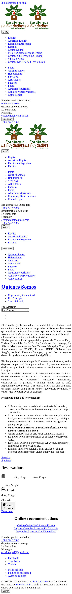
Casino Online (15, 49)
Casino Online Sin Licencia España (36, 525)
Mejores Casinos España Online (25, 52)
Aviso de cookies (17, 575)
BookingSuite (40, 581)
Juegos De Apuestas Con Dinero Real (36, 531)
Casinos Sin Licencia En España (25, 55)
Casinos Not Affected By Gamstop (26, 61)
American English (17, 40)
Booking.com (23, 584)
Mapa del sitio (15, 569)
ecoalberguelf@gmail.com (15, 115)
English (12, 37)
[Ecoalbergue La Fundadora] (25, 28)
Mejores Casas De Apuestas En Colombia (36, 528)
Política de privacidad (19, 572)
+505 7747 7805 (10, 103)
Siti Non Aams (16, 58)
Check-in (10, 490)
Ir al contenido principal (13, 2)
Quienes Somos (18, 287)
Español (12, 46)
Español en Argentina (19, 43)
